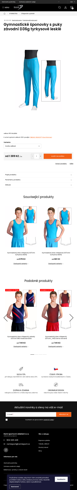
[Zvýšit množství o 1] (40, 156)
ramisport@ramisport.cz (18, 444)
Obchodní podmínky (8, 2)
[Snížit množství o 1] (32, 156)
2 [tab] (36, 354)
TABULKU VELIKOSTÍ (36, 137)
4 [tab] (45, 354)
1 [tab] (32, 354)
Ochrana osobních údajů (27, 2)
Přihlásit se (63, 414)
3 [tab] (40, 354)
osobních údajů (49, 420)
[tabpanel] (21, 236)
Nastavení (15, 487)
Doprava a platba (44, 440)
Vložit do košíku (57, 156)
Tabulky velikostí (43, 444)
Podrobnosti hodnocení (30, 20)
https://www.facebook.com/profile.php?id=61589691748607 (6, 450)
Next (71, 317)
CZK (71, 2)
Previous (5, 317)
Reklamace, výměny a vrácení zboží (15, 470)
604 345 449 (12, 440)
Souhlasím (61, 479)
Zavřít (14, 163)
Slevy (40, 451)
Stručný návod (43, 447)
